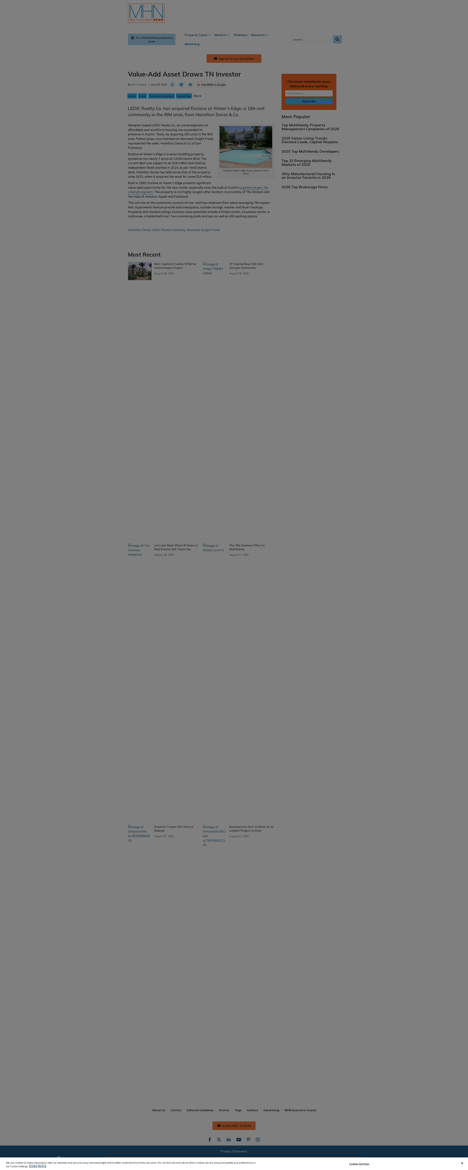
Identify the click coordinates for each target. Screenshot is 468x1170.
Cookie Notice (37, 1166)
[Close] (462, 1163)
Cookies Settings (359, 1163)
